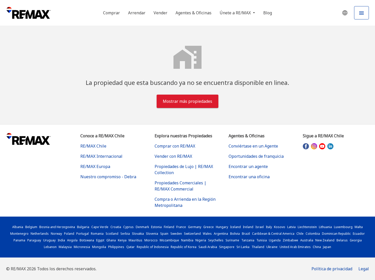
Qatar (130, 247)
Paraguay (34, 240)
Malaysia (65, 247)
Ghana (111, 240)
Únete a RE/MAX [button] (236, 13)
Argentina (221, 233)
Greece (208, 227)
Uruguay (49, 240)
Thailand (258, 247)
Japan (327, 247)
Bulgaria (83, 227)
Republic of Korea (183, 247)
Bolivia (235, 233)
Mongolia (99, 247)
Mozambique (169, 240)
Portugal (82, 233)
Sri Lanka (242, 247)
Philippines (116, 247)
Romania (97, 233)
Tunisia (261, 240)
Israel (259, 227)
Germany (194, 227)
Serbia (125, 233)
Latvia (291, 227)
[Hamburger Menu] (361, 12)
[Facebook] (306, 146)
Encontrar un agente (248, 166)
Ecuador (359, 233)
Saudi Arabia (207, 247)
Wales (207, 233)
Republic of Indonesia (153, 247)
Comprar (111, 13)
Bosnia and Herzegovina (57, 227)
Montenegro (19, 233)
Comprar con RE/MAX (175, 146)
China (317, 247)
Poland (69, 233)
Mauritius (135, 240)
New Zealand (324, 240)
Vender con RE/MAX (173, 156)
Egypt (100, 240)
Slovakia (138, 233)
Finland (169, 227)
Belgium (31, 227)
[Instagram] (314, 146)
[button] (345, 13)
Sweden (176, 233)
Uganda (275, 240)
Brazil (246, 233)
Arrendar (136, 13)
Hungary (222, 227)
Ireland (248, 227)
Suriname (232, 240)
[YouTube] (322, 146)
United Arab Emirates (295, 247)
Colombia (313, 233)
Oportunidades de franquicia (256, 156)
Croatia (115, 227)
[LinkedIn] (330, 146)
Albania (17, 227)
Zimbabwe (290, 240)
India (61, 240)
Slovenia (152, 233)
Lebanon (50, 247)
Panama (19, 240)
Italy (269, 227)
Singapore (226, 247)
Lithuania (325, 227)
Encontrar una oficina (249, 177)
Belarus (342, 240)
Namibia (187, 240)
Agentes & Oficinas (193, 13)
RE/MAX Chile (93, 146)
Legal (363, 269)
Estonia (156, 227)
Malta (359, 227)
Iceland (235, 227)
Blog (267, 13)
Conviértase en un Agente (253, 146)
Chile (300, 233)
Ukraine (272, 247)
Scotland (112, 233)
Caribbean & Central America (273, 233)
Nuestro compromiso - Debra (108, 177)
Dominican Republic (336, 233)
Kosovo (279, 227)
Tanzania (247, 240)
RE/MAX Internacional (101, 156)
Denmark (142, 227)
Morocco (151, 240)
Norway (56, 233)
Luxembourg (343, 227)
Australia (306, 240)
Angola (72, 240)
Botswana (87, 240)
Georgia (356, 240)
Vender (160, 13)
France (181, 227)
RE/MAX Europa (95, 166)
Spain (164, 233)
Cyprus (128, 227)
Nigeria (200, 240)
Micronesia (82, 247)
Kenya (122, 240)
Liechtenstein (307, 227)
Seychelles (215, 240)
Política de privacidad (331, 269)
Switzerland (192, 233)
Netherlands (40, 233)
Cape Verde (99, 227)
